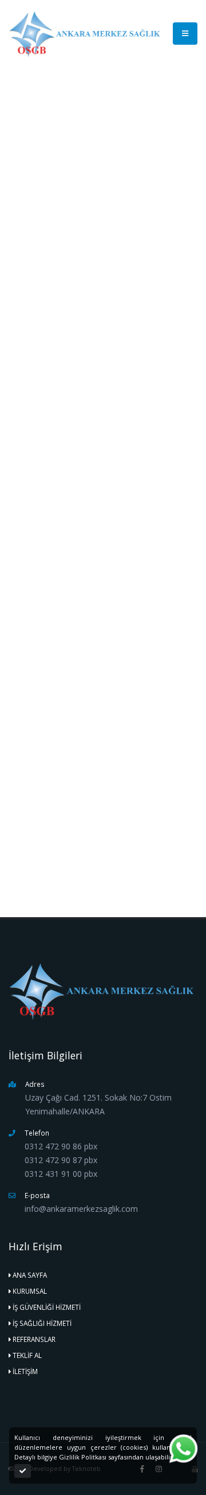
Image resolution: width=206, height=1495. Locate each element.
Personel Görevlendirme (61, 565)
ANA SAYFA (24, 104)
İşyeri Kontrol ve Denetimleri (67, 612)
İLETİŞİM (25, 1371)
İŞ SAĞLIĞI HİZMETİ (42, 1323)
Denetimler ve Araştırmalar (64, 541)
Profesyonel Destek (53, 588)
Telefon (48, 757)
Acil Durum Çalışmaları (57, 518)
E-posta (48, 798)
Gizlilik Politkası (82, 1457)
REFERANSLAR (34, 1339)
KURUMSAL (30, 1291)
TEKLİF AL (27, 1355)
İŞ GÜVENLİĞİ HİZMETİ (83, 104)
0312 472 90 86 (74, 771)
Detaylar (38, 863)
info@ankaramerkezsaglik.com (117, 812)
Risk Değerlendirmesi (55, 635)
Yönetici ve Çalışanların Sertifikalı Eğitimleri (89, 471)
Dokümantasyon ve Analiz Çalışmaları (81, 494)
